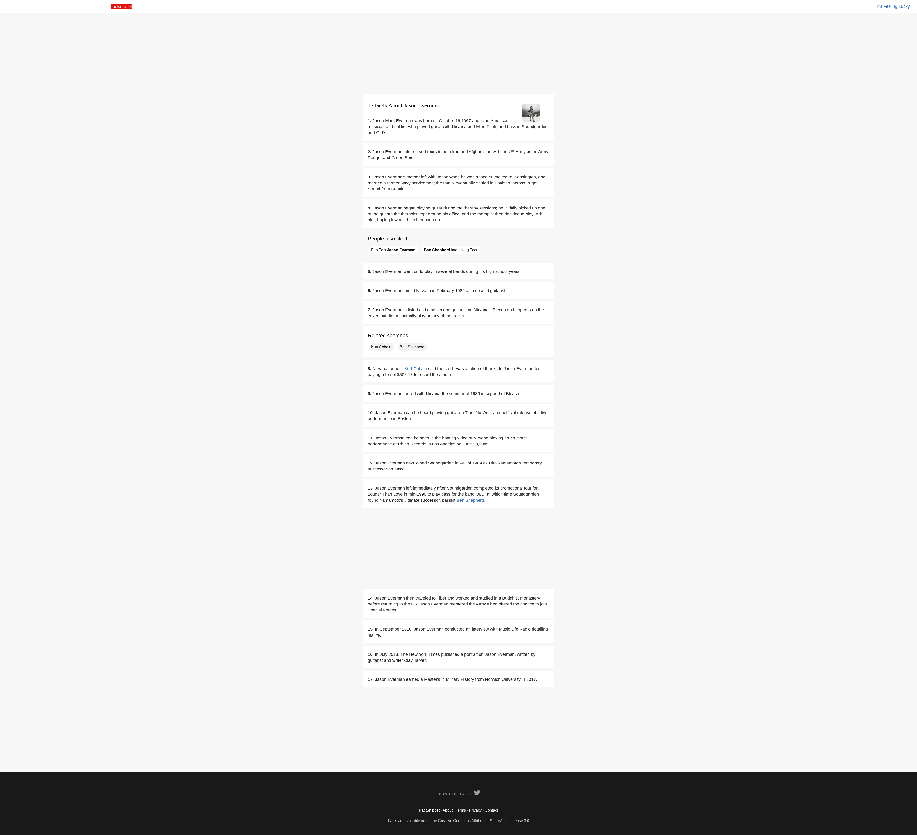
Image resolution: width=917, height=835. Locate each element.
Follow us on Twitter (454, 794)
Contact (491, 810)
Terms (461, 810)
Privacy (475, 810)
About (448, 810)
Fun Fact (393, 250)
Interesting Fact (450, 250)
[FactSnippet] (121, 8)
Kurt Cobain (381, 347)
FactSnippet (429, 810)
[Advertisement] (458, 53)
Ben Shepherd (412, 347)
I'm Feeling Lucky (893, 6)
